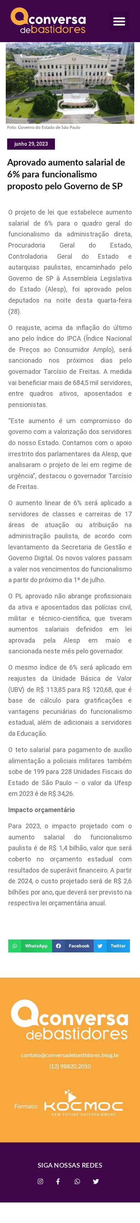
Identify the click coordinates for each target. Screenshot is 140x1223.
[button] (119, 21)
